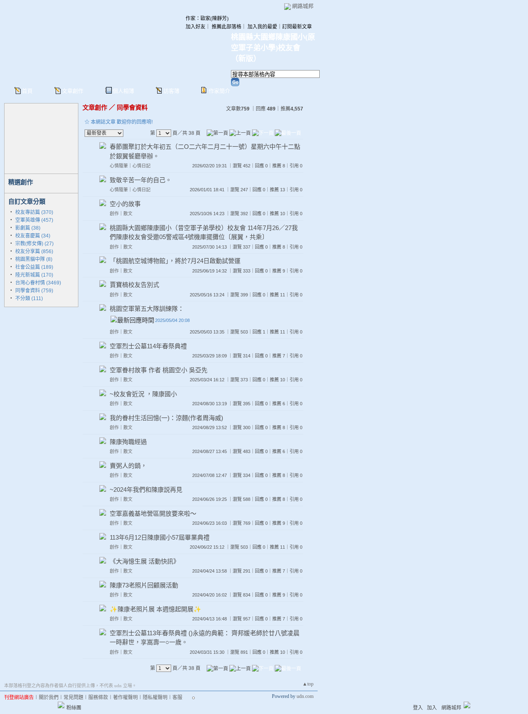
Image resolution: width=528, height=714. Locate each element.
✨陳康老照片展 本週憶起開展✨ (155, 609)
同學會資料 (132, 107)
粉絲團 (73, 708)
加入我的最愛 (262, 27)
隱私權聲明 (155, 697)
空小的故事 (125, 203)
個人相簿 (123, 91)
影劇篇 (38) (27, 228)
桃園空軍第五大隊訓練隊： (147, 308)
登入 (418, 708)
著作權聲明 (125, 697)
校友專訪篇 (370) (34, 212)
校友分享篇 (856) (34, 251)
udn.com (305, 696)
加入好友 (195, 27)
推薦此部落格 (226, 27)
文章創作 (72, 91)
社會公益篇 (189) (34, 267)
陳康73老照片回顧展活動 (144, 585)
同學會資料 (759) (34, 291)
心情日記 (141, 165)
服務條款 (98, 697)
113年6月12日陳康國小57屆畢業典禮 (160, 537)
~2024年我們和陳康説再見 (146, 489)
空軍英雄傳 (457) (34, 220)
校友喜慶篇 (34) (32, 236)
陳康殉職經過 (128, 441)
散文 (127, 213)
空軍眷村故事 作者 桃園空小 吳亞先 (158, 369)
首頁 (27, 91)
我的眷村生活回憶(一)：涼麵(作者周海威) (166, 417)
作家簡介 (219, 91)
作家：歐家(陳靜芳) (207, 18)
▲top (308, 684)
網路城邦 (303, 6)
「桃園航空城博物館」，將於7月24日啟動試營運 (175, 260)
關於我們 (49, 697)
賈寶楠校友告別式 (134, 284)
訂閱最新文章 (297, 27)
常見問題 (73, 697)
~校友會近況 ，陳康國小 (143, 393)
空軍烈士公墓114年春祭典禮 (148, 346)
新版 (245, 58)
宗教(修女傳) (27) (34, 244)
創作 (114, 213)
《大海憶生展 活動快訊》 (144, 561)
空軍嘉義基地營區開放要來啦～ (153, 513)
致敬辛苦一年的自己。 (141, 179)
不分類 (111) (29, 298)
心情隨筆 (119, 165)
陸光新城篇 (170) (34, 275)
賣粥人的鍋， (128, 465)
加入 (432, 708)
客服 (177, 697)
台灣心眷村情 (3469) (38, 283)
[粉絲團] (61, 705)
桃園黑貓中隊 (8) (33, 259)
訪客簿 (171, 91)
